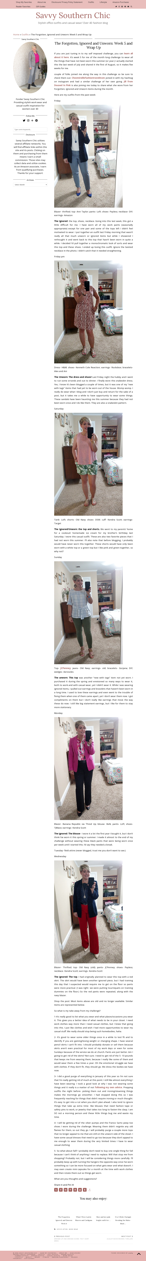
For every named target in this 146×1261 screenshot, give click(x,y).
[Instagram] (119, 6)
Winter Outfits (37, 1256)
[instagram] (28, 120)
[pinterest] (36, 120)
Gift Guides (40, 6)
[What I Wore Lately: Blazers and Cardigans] (83, 1208)
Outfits (91, 2)
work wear (73, 1229)
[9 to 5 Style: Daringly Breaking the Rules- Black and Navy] (123, 1208)
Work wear (68, 1256)
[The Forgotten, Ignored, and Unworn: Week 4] (64, 1208)
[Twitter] (116, 6)
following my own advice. (109, 1087)
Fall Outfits (53, 1254)
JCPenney (65, 668)
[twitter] (24, 120)
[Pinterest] (122, 6)
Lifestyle (103, 2)
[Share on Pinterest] (70, 1190)
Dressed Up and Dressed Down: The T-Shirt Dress (71, 1238)
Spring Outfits (67, 1254)
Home (16, 34)
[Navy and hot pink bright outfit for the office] (103, 1208)
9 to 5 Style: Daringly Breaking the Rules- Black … (123, 1220)
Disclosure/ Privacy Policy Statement (67, 2)
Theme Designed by (122, 1253)
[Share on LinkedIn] (65, 1190)
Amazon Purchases (121, 2)
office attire (62, 1229)
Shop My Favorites (24, 2)
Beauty (29, 1257)
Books (37, 1257)
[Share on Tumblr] (85, 1190)
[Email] (128, 6)
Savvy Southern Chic (73, 15)
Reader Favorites (23, 6)
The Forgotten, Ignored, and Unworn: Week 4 (64, 1220)
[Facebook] (125, 6)
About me (42, 2)
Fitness (46, 1257)
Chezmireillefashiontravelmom (88, 77)
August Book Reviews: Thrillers (120, 1237)
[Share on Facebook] (61, 1190)
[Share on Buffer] (75, 1190)
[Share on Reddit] (80, 1190)
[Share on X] (56, 1190)
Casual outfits (53, 1256)
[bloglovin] (32, 120)
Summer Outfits (22, 1256)
